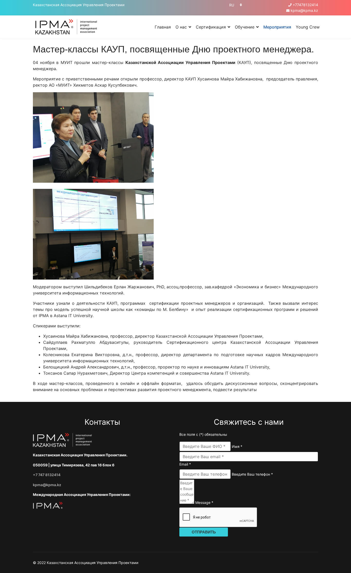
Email (185, 464)
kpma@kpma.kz (304, 10)
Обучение (244, 27)
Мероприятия (277, 27)
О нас (181, 27)
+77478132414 (305, 5)
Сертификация (211, 27)
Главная (163, 27)
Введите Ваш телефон (252, 474)
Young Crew (308, 27)
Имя (237, 446)
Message (204, 502)
